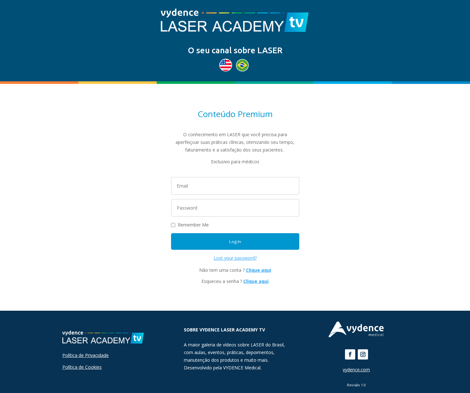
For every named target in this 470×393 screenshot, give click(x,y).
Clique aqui (258, 270)
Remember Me (193, 225)
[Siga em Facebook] (350, 354)
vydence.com (356, 370)
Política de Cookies (82, 367)
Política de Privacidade (85, 355)
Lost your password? (235, 258)
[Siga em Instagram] (363, 354)
